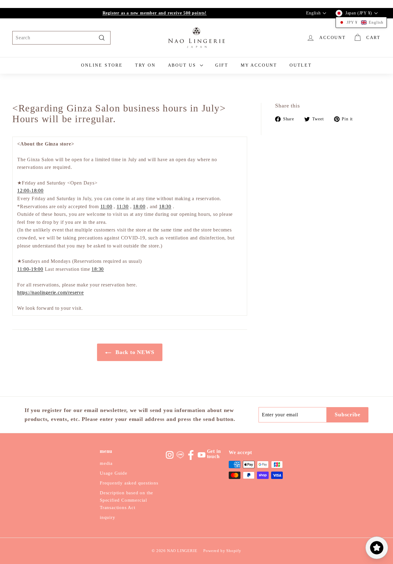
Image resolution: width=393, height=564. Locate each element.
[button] (361, 22)
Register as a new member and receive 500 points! (155, 13)
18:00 (139, 206)
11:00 (106, 206)
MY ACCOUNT (259, 65)
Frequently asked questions (129, 482)
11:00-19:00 (30, 269)
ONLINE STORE (102, 65)
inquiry (107, 517)
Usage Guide (113, 473)
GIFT (221, 65)
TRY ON (145, 65)
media (106, 463)
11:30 (123, 206)
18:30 (165, 206)
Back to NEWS (134, 352)
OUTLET (301, 65)
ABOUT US (183, 65)
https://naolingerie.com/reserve (50, 292)
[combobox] (61, 38)
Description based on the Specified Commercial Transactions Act (126, 500)
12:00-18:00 (30, 190)
